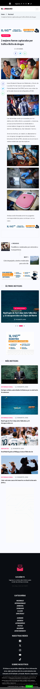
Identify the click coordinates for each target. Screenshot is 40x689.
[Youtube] (20, 654)
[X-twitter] (20, 645)
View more (13, 683)
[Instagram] (20, 650)
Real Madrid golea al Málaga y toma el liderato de (17, 452)
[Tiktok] (20, 659)
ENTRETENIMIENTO (20, 631)
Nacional (10, 14)
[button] (15, 325)
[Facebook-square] (20, 641)
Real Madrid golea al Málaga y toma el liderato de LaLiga (20, 314)
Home (3, 14)
